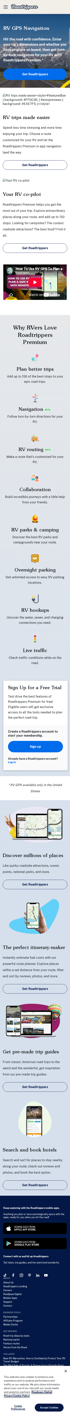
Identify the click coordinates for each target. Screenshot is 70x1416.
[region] (35, 1391)
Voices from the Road (15, 1347)
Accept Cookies (49, 1407)
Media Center (10, 1324)
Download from (25, 1228)
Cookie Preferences (18, 1408)
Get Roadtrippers (35, 74)
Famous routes (11, 1343)
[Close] (65, 1371)
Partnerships (10, 1317)
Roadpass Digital (12, 1294)
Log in (12, 762)
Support (7, 1302)
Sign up (35, 746)
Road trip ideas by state (16, 1335)
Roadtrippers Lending (15, 1286)
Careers (7, 1290)
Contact (7, 1305)
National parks (11, 1339)
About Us (8, 1282)
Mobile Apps (10, 1298)
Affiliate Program (13, 1320)
